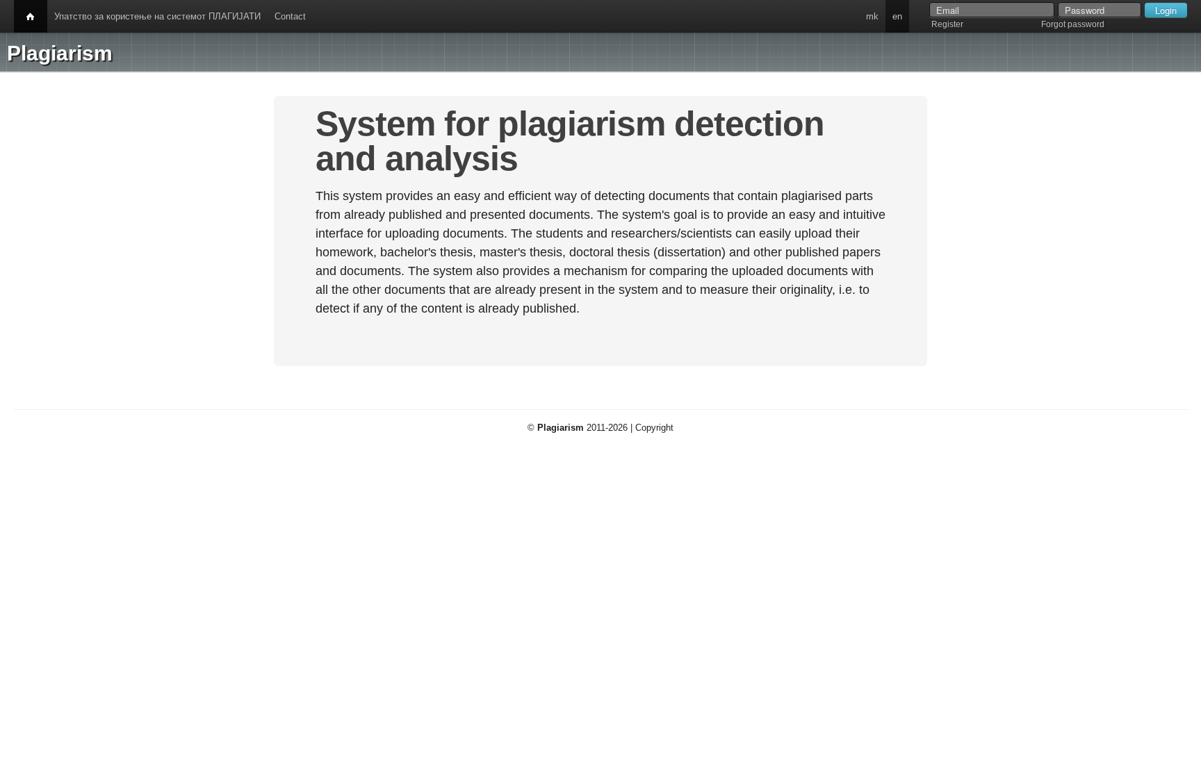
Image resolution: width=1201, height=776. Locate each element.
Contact (290, 16)
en (897, 16)
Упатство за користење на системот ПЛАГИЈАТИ (157, 16)
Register (947, 24)
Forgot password (1072, 24)
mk (872, 16)
